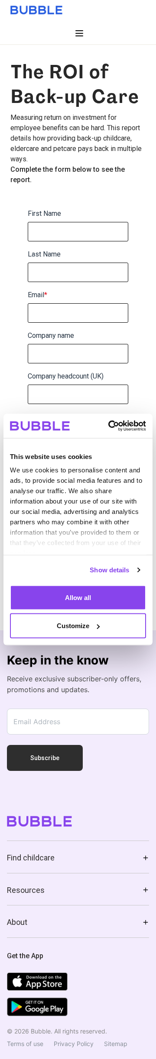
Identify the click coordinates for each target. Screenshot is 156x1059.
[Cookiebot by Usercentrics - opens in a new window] (110, 426)
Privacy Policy (74, 1043)
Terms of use (25, 1043)
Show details (109, 570)
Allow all (78, 597)
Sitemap (115, 1043)
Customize (73, 625)
